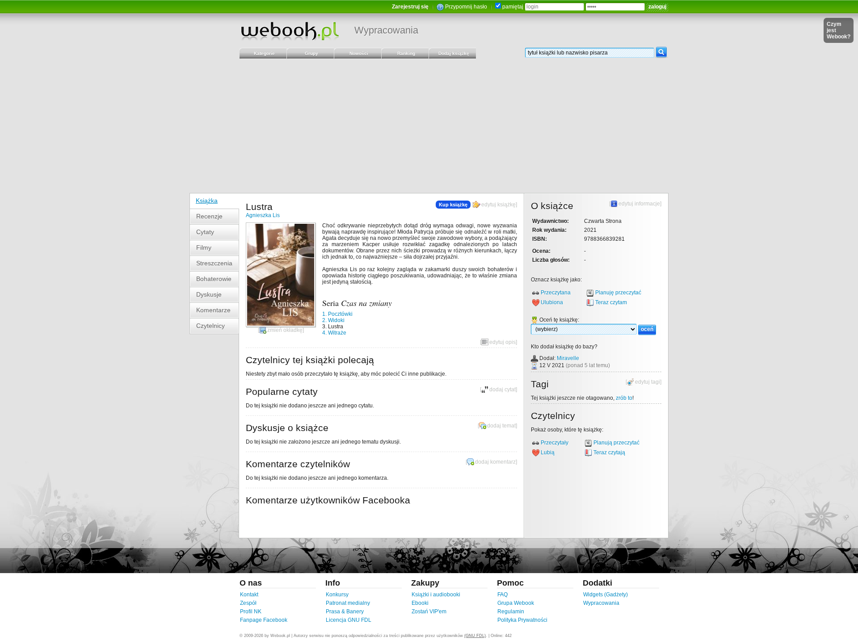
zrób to (624, 398)
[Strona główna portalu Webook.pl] (289, 31)
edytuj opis (502, 342)
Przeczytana (556, 292)
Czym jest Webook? (838, 30)
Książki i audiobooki (436, 594)
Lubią (548, 452)
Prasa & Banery (345, 611)
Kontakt (249, 594)
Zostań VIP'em (429, 611)
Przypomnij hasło (466, 7)
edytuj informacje (639, 204)
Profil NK (250, 611)
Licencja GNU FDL (348, 620)
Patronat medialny (348, 603)
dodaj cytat (502, 389)
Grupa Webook (515, 603)
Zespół (248, 603)
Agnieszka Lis (263, 215)
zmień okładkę (285, 330)
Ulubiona (552, 302)
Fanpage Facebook (263, 620)
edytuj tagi (647, 382)
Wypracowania (386, 30)
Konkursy (337, 594)
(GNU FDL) (475, 635)
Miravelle (568, 358)
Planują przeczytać (616, 443)
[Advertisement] (429, 126)
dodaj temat (501, 426)
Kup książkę (453, 204)
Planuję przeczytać (618, 292)
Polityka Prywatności (522, 620)
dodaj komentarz (495, 462)
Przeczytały (554, 443)
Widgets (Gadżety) (605, 594)
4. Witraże (334, 333)
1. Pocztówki (337, 314)
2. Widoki (333, 320)
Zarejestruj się (410, 7)
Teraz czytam (611, 302)
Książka (207, 200)
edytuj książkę (498, 204)
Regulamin (510, 611)
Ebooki (420, 603)
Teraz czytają (609, 452)
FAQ (502, 594)
